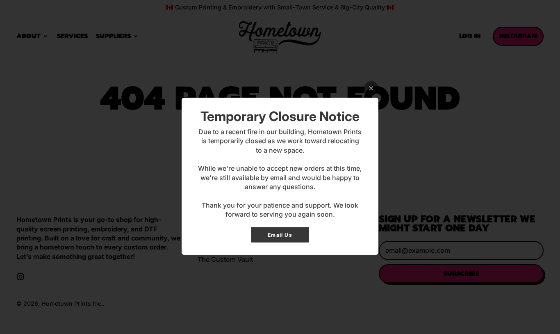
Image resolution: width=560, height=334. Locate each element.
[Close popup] (371, 88)
